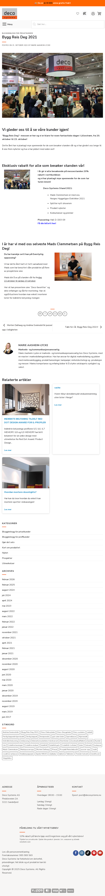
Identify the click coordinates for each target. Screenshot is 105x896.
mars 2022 (7, 619)
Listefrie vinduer (31, 748)
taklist (61, 756)
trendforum (95, 756)
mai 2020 (6, 682)
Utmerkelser (8, 566)
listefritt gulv (55, 748)
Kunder (98, 744)
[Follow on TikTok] (88, 856)
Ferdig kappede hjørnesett (13, 739)
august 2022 (8, 613)
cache (57, 390)
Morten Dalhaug (43, 752)
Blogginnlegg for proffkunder (16, 539)
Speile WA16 (41, 756)
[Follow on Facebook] (76, 856)
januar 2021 (8, 656)
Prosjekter (7, 560)
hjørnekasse (71, 739)
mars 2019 (7, 714)
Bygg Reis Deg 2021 (29, 735)
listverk (88, 748)
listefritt (44, 748)
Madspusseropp (27, 752)
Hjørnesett (83, 739)
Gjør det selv (8, 545)
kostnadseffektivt (78, 744)
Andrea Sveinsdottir (11, 735)
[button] (99, 14)
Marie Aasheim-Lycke (40, 45)
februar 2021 (8, 651)
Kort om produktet (11, 550)
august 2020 (8, 672)
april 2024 (7, 603)
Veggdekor (7, 761)
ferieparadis (44, 739)
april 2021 (7, 645)
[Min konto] (93, 14)
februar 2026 (8, 582)
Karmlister (64, 744)
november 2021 (10, 635)
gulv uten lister (58, 739)
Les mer (7, 453)
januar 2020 (8, 693)
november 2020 (10, 666)
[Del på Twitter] (50, 316)
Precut (54, 752)
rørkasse (13, 756)
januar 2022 (8, 629)
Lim (4, 748)
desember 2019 (10, 698)
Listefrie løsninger (15, 748)
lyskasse (97, 748)
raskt (95, 752)
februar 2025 (8, 587)
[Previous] (7, 87)
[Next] (97, 87)
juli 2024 (6, 598)
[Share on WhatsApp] (40, 316)
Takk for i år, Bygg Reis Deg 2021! (82, 329)
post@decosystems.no (90, 798)
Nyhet (5, 555)
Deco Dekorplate (48, 735)
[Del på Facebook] (45, 316)
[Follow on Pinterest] (94, 856)
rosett (5, 756)
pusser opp (85, 752)
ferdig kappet (32, 739)
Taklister (69, 756)
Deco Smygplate (64, 735)
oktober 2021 (9, 640)
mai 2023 (6, 608)
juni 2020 (6, 677)
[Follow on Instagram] (82, 856)
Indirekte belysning (10, 744)
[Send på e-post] (55, 316)
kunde (90, 744)
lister (81, 748)
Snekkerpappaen (26, 756)
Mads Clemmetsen (10, 752)
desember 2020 (10, 661)
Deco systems (79, 735)
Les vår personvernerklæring (15, 854)
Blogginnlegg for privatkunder (16, 534)
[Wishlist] (77, 14)
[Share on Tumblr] (65, 316)
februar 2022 (8, 624)
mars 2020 (7, 688)
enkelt (89, 735)
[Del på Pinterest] (60, 316)
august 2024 (8, 592)
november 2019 (10, 703)
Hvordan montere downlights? (20, 495)
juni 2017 (6, 719)
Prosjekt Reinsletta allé (69, 752)
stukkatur (52, 756)
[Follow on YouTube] (100, 856)
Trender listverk (82, 756)
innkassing (25, 744)
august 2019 (8, 709)
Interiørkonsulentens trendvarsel (45, 744)
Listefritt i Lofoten (69, 748)
